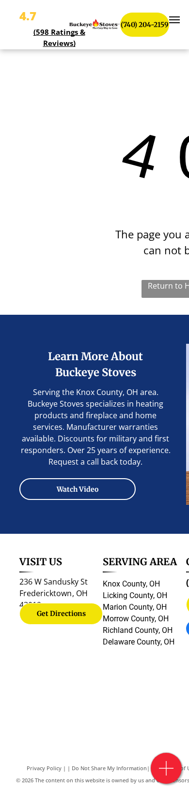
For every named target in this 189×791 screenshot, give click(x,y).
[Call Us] (166, 773)
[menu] (174, 19)
